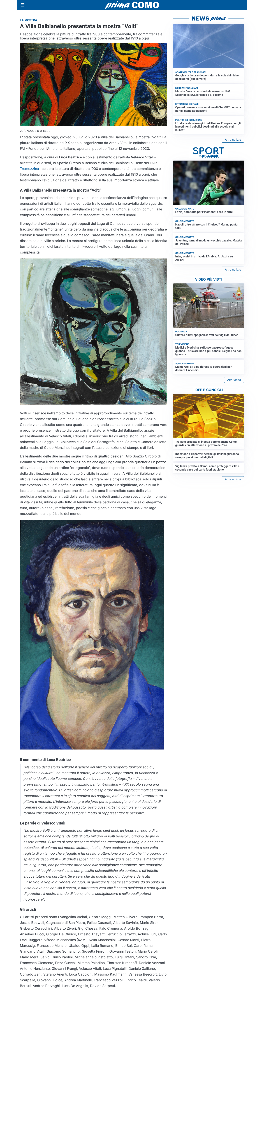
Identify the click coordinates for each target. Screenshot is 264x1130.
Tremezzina (29, 168)
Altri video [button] (234, 380)
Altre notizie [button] (233, 139)
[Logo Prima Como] (132, 5)
